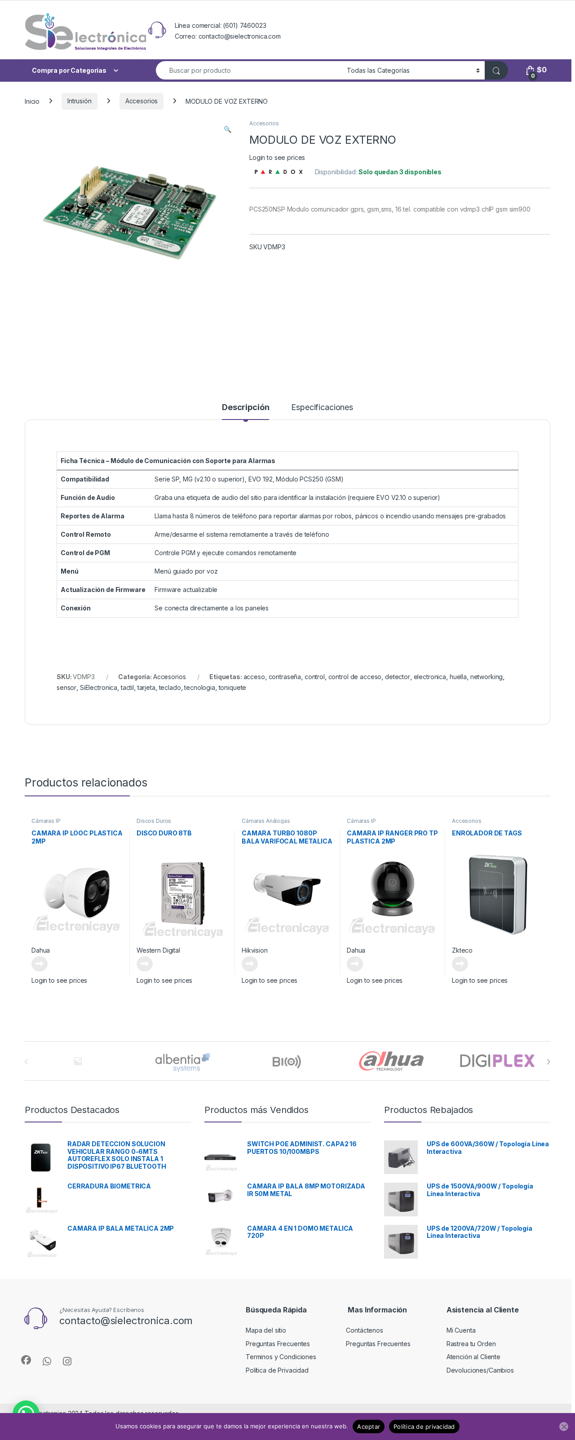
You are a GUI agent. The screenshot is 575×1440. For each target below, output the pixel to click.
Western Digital (158, 950)
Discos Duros (154, 820)
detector (397, 676)
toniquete (233, 687)
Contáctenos (364, 1330)
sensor (66, 687)
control (315, 676)
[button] (227, 129)
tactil (127, 687)
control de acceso (355, 676)
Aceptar (368, 1426)
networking (486, 676)
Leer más (39, 964)
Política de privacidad (424, 1426)
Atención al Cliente (473, 1356)
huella (458, 676)
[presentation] (548, 1062)
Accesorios (141, 101)
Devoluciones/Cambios (480, 1370)
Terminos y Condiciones (281, 1356)
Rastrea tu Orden (471, 1343)
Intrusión (79, 101)
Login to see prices (277, 157)
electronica (430, 676)
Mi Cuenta (461, 1330)
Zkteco (462, 950)
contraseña (285, 676)
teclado (170, 687)
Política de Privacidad (277, 1370)
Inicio (32, 101)
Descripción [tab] (245, 407)
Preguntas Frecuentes (278, 1343)
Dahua (40, 950)
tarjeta (146, 687)
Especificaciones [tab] (322, 407)
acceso (254, 676)
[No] (563, 1426)
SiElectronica (98, 687)
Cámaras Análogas (266, 820)
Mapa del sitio (266, 1330)
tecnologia (199, 687)
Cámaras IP (46, 820)
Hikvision (255, 950)
